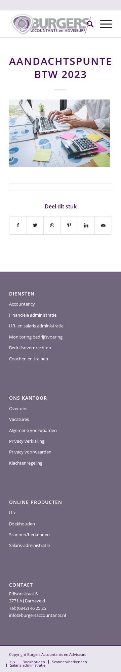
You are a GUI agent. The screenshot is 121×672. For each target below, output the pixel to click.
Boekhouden (22, 524)
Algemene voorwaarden (33, 430)
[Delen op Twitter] (35, 225)
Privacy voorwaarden (30, 452)
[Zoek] (86, 23)
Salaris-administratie (29, 545)
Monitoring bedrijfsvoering (36, 337)
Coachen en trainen (28, 359)
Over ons (18, 408)
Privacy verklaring (26, 441)
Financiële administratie (32, 315)
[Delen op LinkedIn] (86, 225)
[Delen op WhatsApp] (52, 225)
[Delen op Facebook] (18, 225)
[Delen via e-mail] (103, 225)
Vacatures (19, 419)
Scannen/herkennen (29, 534)
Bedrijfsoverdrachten (30, 348)
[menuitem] (86, 23)
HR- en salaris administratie (36, 326)
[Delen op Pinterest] (69, 225)
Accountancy (22, 304)
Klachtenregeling (25, 463)
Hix (12, 513)
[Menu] (102, 23)
